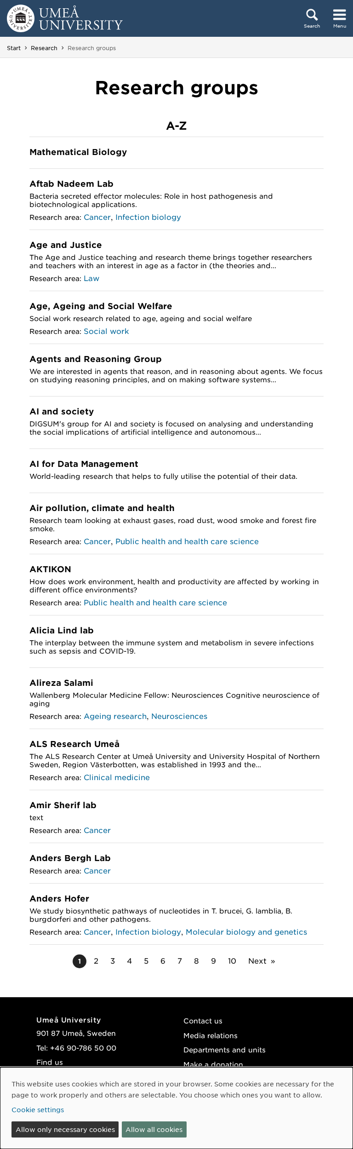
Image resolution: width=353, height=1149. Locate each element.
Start (14, 48)
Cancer (97, 216)
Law (91, 277)
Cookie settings (37, 1109)
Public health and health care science (187, 541)
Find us (49, 1061)
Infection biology (148, 216)
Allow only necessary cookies (65, 1129)
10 (232, 960)
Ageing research (115, 715)
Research (44, 48)
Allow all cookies (153, 1129)
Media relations (210, 1035)
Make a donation (213, 1064)
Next (257, 960)
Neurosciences (179, 715)
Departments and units (224, 1049)
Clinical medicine (117, 776)
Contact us (202, 1020)
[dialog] (176, 1108)
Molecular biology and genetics (246, 931)
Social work (106, 330)
